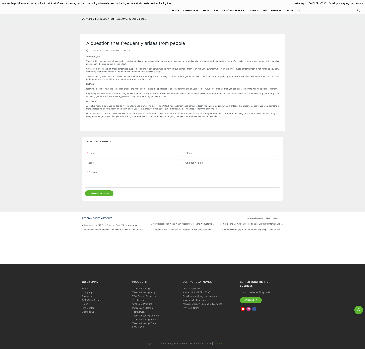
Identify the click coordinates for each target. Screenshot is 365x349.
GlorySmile (88, 18)
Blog (268, 218)
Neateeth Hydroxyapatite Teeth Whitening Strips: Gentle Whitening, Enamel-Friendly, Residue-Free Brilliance (252, 229)
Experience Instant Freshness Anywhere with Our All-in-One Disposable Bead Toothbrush (114, 229)
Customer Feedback (255, 218)
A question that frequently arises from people (122, 18)
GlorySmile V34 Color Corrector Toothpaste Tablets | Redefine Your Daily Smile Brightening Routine (183, 229)
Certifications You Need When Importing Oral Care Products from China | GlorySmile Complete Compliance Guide (183, 224)
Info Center (277, 218)
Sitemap (218, 343)
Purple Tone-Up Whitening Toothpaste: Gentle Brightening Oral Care (252, 224)
